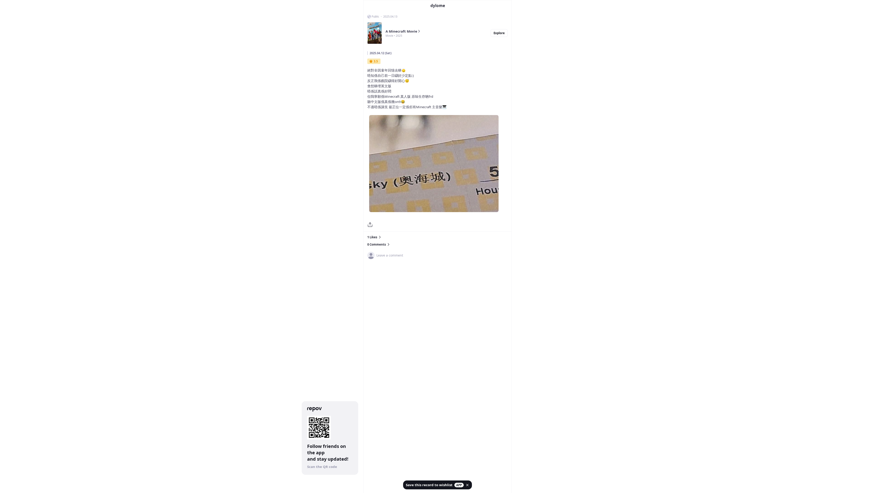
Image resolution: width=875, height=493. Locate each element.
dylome (437, 5)
